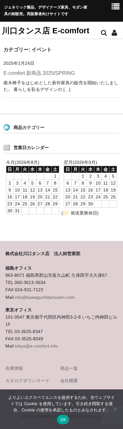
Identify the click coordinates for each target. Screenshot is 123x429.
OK (63, 419)
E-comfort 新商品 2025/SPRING (39, 73)
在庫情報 (14, 368)
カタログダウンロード (27, 380)
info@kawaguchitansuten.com (45, 297)
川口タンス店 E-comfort (45, 30)
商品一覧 (69, 368)
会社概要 (69, 380)
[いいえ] (115, 409)
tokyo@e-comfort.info (36, 345)
